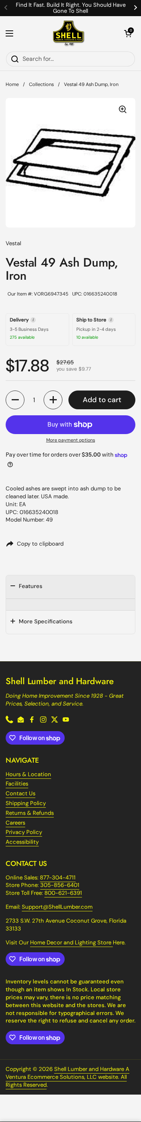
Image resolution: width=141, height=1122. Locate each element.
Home (12, 84)
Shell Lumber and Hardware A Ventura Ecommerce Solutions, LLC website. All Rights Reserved (67, 1077)
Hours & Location (28, 774)
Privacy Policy (24, 832)
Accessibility (22, 842)
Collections (41, 84)
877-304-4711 (58, 877)
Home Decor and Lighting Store (71, 942)
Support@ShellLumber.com (57, 907)
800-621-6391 (63, 893)
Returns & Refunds (30, 813)
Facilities (17, 783)
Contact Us (20, 793)
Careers (15, 822)
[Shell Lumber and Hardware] (68, 33)
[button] (127, 33)
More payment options (70, 440)
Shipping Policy (26, 803)
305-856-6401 (59, 885)
